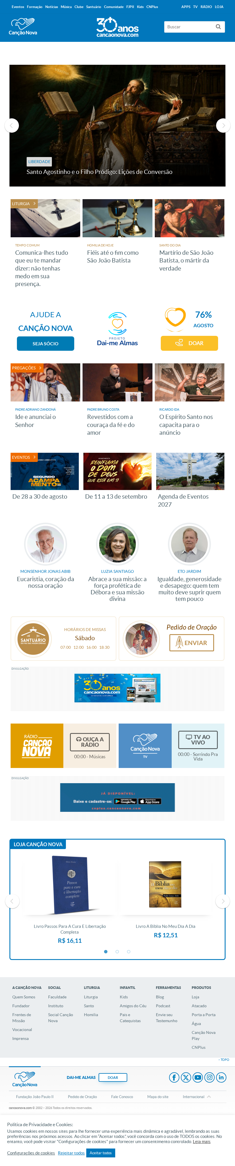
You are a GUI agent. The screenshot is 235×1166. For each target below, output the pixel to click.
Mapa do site (158, 1097)
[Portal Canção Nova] (23, 26)
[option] (117, 126)
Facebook (174, 1078)
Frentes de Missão (21, 1017)
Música (66, 7)
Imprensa (20, 1038)
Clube (79, 7)
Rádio (206, 7)
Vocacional (22, 1029)
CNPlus (198, 1047)
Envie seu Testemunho (166, 1017)
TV (195, 7)
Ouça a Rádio (92, 742)
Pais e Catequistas (130, 1017)
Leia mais (202, 1141)
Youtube (197, 1078)
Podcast (163, 1006)
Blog (160, 997)
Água (196, 1023)
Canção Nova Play (204, 1035)
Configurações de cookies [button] (31, 1153)
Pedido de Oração (82, 1097)
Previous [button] (12, 125)
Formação (34, 7)
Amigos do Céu (133, 1006)
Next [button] (223, 125)
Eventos (18, 7)
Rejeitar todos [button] (71, 1153)
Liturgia (91, 997)
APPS (185, 7)
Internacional (193, 1097)
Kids (124, 997)
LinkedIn (221, 1078)
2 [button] (117, 952)
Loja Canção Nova (38, 844)
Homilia (91, 1014)
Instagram (209, 1078)
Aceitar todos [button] (101, 1153)
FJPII (130, 7)
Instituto (55, 1006)
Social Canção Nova (60, 1017)
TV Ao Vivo (200, 740)
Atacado (199, 1006)
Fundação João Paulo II (35, 1097)
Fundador (21, 1006)
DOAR (196, 343)
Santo (89, 1006)
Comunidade (114, 7)
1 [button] (106, 952)
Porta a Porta (204, 1014)
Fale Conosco (122, 1097)
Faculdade (57, 997)
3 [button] (129, 952)
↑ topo (223, 1059)
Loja (195, 997)
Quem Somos (23, 997)
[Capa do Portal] (117, 25)
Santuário (93, 7)
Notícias (51, 7)
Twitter (186, 1078)
